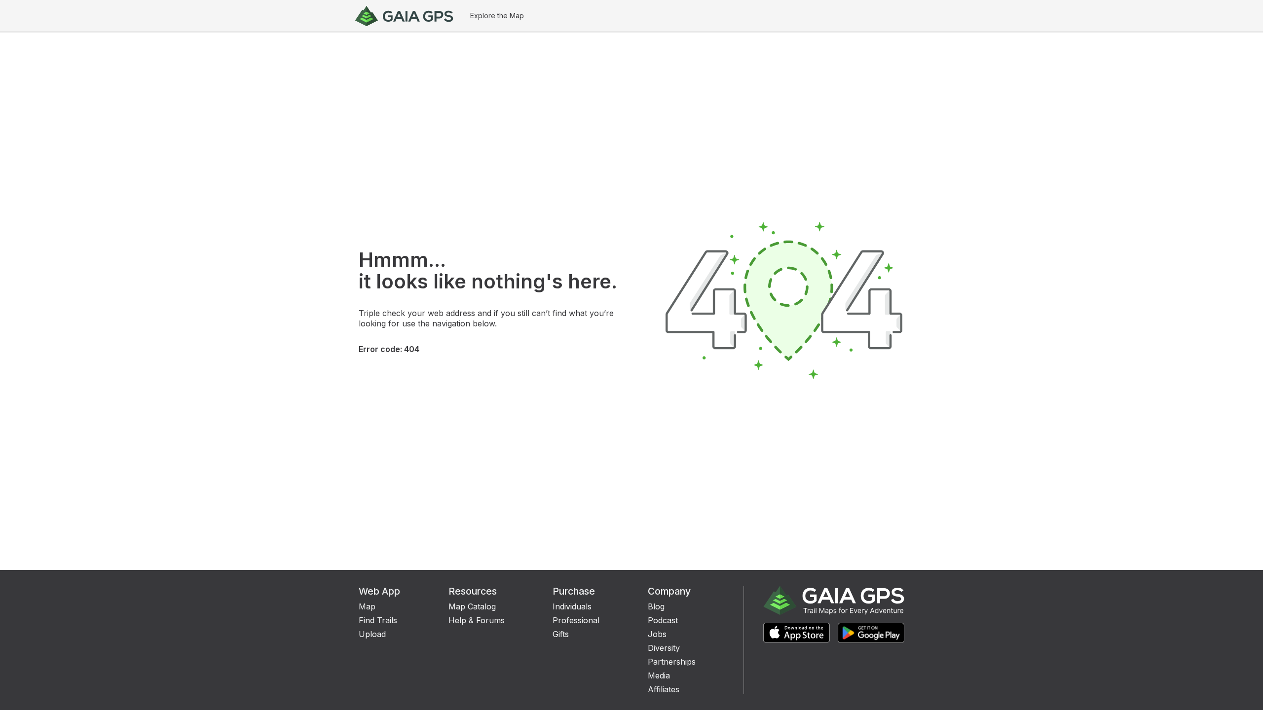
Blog (656, 606)
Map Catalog (472, 606)
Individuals (572, 606)
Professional (576, 620)
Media (659, 675)
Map (367, 606)
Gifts (561, 634)
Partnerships (672, 662)
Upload (372, 634)
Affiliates (663, 689)
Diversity (664, 648)
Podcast (663, 620)
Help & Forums (476, 620)
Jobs (657, 634)
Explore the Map (497, 15)
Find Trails (378, 620)
